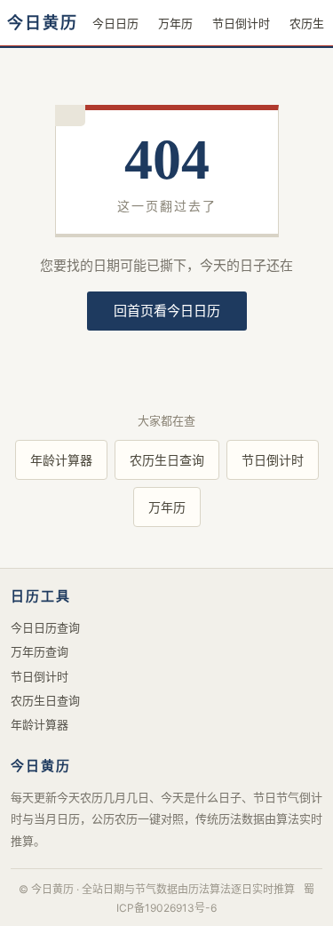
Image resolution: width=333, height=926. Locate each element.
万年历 (175, 23)
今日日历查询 (45, 627)
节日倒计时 (241, 23)
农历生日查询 (167, 459)
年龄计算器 (61, 459)
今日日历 (115, 23)
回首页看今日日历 (167, 310)
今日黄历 (42, 23)
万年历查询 (39, 651)
